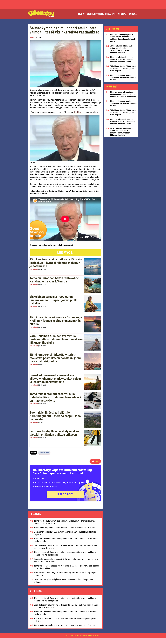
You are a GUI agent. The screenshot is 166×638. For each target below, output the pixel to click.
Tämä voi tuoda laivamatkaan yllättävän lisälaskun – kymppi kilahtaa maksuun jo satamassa (56, 263)
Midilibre (78, 112)
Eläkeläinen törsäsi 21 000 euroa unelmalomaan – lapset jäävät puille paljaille (53, 300)
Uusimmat (133, 13)
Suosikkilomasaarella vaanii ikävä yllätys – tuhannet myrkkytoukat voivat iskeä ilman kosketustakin (55, 379)
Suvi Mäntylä (34, 269)
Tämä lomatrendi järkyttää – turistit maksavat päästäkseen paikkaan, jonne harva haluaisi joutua (56, 358)
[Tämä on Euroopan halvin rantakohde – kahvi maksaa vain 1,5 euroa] (92, 284)
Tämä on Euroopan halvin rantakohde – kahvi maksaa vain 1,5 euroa (55, 279)
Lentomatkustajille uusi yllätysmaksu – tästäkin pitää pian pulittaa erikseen (55, 433)
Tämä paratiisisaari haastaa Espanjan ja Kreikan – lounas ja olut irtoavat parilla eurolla (56, 321)
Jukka (32, 37)
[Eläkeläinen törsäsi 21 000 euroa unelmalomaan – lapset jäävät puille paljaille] (92, 303)
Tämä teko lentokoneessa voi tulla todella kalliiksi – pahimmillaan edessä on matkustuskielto (55, 397)
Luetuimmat (122, 13)
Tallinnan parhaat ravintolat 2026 (101, 13)
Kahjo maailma (44, 453)
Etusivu (81, 13)
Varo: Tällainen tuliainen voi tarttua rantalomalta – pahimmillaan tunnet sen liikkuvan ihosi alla (56, 339)
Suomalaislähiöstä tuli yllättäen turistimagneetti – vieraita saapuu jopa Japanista (55, 416)
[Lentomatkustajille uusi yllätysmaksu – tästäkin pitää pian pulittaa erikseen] (92, 438)
